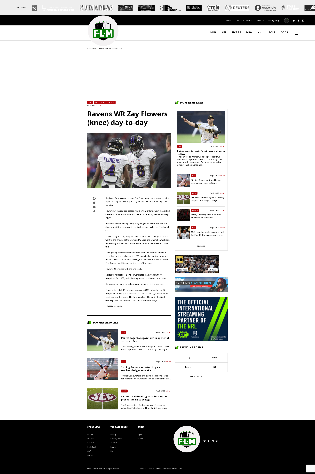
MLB (213, 32)
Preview (113, 447)
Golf (271, 32)
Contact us (260, 20)
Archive (90, 434)
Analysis (113, 443)
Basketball (91, 447)
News (90, 102)
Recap (188, 367)
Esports (195, 210)
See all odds (196, 376)
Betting (113, 434)
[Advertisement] (157, 75)
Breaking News (116, 438)
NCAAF (236, 32)
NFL (223, 32)
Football (90, 438)
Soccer (140, 438)
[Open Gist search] (286, 20)
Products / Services (244, 20)
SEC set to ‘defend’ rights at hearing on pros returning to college (144, 398)
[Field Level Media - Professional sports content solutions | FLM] (103, 30)
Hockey (90, 455)
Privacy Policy (273, 20)
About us (229, 20)
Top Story (111, 102)
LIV (111, 451)
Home (89, 48)
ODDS (284, 32)
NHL (260, 32)
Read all (201, 246)
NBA (249, 32)
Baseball (90, 443)
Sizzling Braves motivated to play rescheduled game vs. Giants (140, 369)
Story (102, 102)
